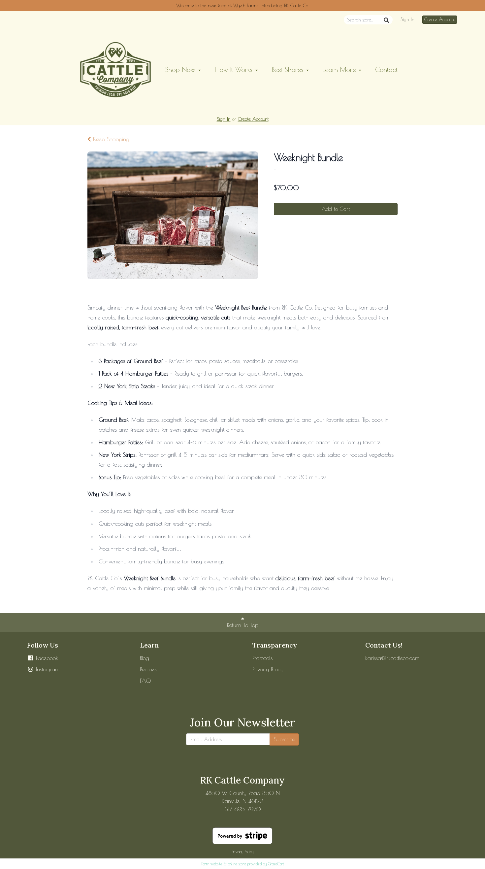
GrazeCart (276, 863)
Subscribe (284, 739)
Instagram (46, 669)
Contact (386, 69)
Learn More (340, 69)
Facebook (46, 658)
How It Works (235, 69)
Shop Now (181, 69)
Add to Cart (336, 209)
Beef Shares (289, 69)
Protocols (262, 658)
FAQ (145, 681)
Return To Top (242, 625)
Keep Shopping (110, 139)
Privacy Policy (267, 669)
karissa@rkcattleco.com (392, 658)
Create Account (439, 19)
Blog (144, 658)
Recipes (148, 669)
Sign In (407, 19)
